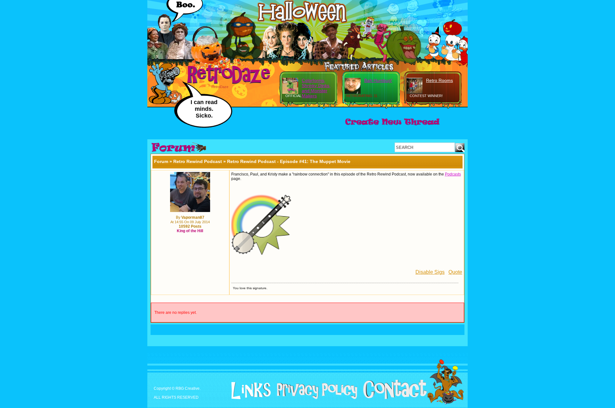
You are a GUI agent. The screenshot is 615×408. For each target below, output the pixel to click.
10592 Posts (190, 226)
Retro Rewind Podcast (197, 161)
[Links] (248, 390)
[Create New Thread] (392, 125)
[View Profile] (190, 210)
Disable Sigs (430, 272)
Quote (455, 272)
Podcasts (453, 174)
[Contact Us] (392, 398)
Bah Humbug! (378, 80)
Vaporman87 (192, 217)
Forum (161, 161)
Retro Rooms (439, 80)
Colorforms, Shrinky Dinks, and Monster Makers (316, 88)
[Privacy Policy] (314, 398)
